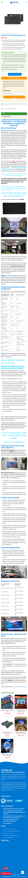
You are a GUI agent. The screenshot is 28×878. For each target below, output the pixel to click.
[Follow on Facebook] (2, 868)
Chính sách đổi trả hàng (8, 837)
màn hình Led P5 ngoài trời (12, 275)
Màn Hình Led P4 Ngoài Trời (7, 711)
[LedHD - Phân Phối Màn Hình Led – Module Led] (14, 2)
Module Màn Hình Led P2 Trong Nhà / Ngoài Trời (21, 733)
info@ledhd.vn (9, 823)
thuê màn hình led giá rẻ (20, 686)
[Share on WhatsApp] (2, 109)
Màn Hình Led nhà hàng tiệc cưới (21, 711)
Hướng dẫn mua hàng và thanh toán (11, 835)
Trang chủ (3, 33)
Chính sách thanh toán (8, 833)
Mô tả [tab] (3, 113)
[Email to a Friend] (9, 109)
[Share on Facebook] (5, 109)
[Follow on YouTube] (7, 868)
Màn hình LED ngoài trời (12, 33)
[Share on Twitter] (7, 109)
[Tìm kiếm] (26, 2)
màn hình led (8, 355)
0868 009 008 (6, 873)
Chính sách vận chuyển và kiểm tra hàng (12, 831)
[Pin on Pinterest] (12, 109)
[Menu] (2, 2)
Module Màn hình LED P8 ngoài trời (7, 733)
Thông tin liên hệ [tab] (6, 116)
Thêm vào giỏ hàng (14, 74)
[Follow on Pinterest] (5, 868)
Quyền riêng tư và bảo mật (8, 829)
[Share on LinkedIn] (14, 109)
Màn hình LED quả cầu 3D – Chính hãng (7, 755)
